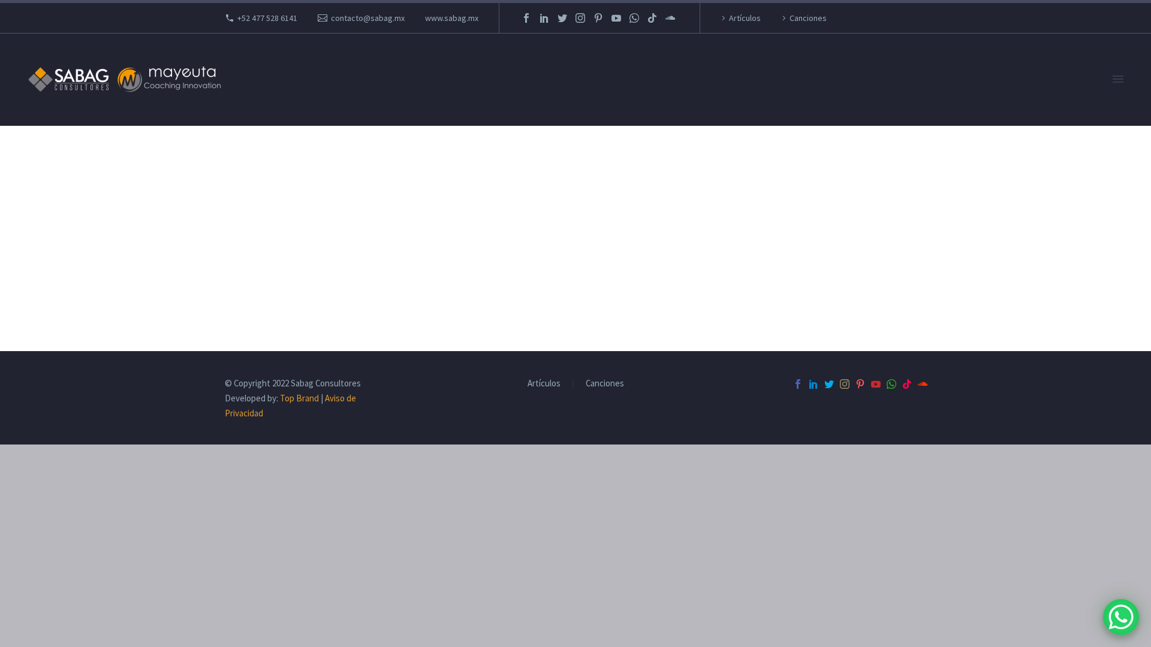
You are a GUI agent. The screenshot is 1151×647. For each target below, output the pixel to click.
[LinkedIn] (544, 18)
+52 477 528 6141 (267, 18)
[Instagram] (580, 18)
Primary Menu (1118, 80)
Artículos (745, 18)
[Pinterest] (598, 18)
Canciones (808, 18)
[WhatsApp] (634, 18)
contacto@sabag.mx (368, 18)
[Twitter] (562, 18)
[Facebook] (526, 18)
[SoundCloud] (670, 18)
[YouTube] (616, 18)
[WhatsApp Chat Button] (1121, 617)
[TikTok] (652, 18)
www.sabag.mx (451, 18)
